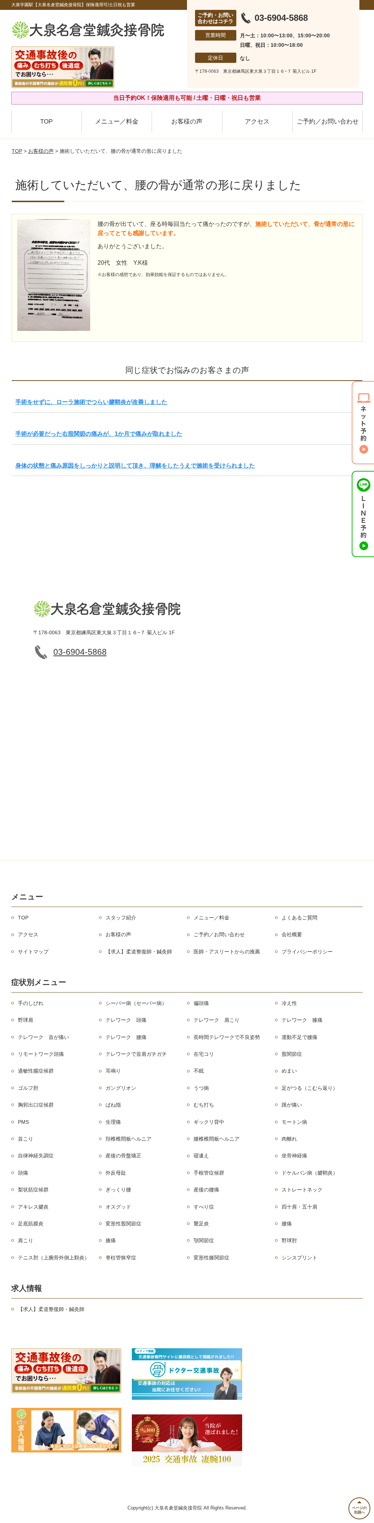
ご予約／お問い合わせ (328, 121)
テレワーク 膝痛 (302, 1020)
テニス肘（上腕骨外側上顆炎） (53, 1258)
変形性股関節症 (123, 1224)
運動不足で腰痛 (299, 1037)
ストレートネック (302, 1190)
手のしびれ (30, 1003)
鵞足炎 (201, 1224)
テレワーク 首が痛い (43, 1037)
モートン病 (294, 1122)
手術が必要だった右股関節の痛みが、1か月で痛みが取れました (98, 434)
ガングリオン (121, 1088)
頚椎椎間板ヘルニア (129, 1139)
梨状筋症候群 (33, 1190)
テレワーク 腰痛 (126, 1037)
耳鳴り (113, 1071)
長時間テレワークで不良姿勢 (227, 1037)
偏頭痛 (201, 1003)
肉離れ (289, 1139)
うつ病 (201, 1088)
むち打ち (204, 1105)
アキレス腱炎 (33, 1207)
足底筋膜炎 (30, 1224)
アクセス (257, 121)
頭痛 (23, 1173)
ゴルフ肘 (28, 1088)
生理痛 (113, 1122)
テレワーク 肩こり (217, 1020)
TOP (46, 121)
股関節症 (292, 1054)
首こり (25, 1139)
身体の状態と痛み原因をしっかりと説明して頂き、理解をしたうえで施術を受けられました (135, 465)
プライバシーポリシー (307, 952)
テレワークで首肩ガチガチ (136, 1054)
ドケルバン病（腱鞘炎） (310, 1173)
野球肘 (289, 1240)
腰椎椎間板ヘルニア (217, 1139)
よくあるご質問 (299, 918)
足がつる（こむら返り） (310, 1088)
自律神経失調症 (36, 1156)
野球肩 (25, 1020)
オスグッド (118, 1207)
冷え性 (289, 1003)
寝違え (201, 1156)
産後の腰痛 (206, 1190)
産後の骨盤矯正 (123, 1156)
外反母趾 (116, 1173)
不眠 (199, 1071)
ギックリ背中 (209, 1122)
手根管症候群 (209, 1173)
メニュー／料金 (116, 121)
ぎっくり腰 (118, 1190)
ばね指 (113, 1105)
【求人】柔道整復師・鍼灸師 (139, 952)
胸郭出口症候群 (36, 1105)
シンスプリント (299, 1258)
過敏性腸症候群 (36, 1071)
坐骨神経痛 (294, 1156)
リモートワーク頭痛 (41, 1054)
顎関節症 (204, 1240)
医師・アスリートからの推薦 (227, 952)
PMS (23, 1122)
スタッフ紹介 (121, 918)
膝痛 (111, 1240)
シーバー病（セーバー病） (136, 1003)
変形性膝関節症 (211, 1258)
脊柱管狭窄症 (121, 1258)
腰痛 (287, 1224)
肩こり (25, 1240)
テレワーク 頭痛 (126, 1020)
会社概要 (292, 934)
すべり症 (204, 1207)
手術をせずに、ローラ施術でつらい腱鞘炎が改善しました (91, 402)
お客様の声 (186, 121)
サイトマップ (33, 952)
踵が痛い (292, 1105)
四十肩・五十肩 (299, 1207)
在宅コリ (204, 1054)
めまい (289, 1071)
